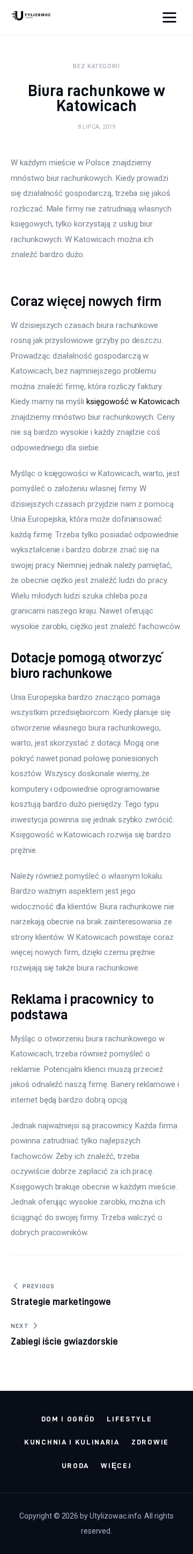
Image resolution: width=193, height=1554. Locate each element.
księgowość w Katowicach (133, 401)
